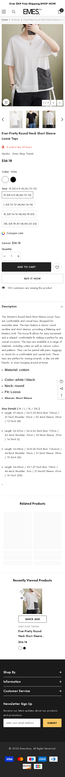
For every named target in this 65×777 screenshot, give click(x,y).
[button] (53, 103)
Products (16, 19)
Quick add (32, 619)
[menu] (4, 12)
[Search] (14, 12)
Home (5, 19)
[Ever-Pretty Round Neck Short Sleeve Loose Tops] (32, 601)
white (20, 648)
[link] (17, 557)
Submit (52, 723)
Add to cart (26, 267)
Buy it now (32, 278)
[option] (32, 65)
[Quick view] (21, 598)
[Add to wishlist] (57, 267)
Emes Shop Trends (23, 154)
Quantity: (7, 249)
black (24, 648)
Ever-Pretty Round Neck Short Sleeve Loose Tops (30, 634)
